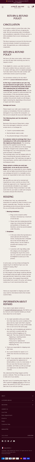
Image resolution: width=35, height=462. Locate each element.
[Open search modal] (28, 7)
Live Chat (4, 412)
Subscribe (30, 435)
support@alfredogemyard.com (19, 79)
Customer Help (6, 424)
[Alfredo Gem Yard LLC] (17, 7)
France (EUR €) (7, 448)
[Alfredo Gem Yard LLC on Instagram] (5, 441)
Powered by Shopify (6, 453)
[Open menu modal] (2, 7)
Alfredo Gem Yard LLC (15, 450)
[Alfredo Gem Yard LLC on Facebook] (3, 441)
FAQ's (3, 421)
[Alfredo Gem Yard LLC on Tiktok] (11, 441)
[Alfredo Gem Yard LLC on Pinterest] (8, 441)
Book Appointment (7, 415)
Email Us (4, 418)
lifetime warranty (18, 382)
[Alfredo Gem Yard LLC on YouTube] (14, 441)
